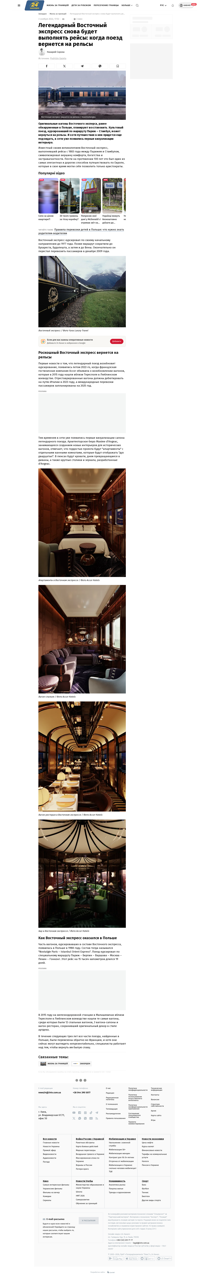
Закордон (42, 14)
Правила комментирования (136, 1123)
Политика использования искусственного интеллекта (135, 1097)
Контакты (155, 1095)
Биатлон (146, 1196)
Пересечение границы (106, 5)
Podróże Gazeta (58, 58)
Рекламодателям (113, 1114)
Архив (153, 1111)
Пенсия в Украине (150, 1165)
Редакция (110, 1093)
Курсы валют (148, 1146)
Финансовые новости (152, 1150)
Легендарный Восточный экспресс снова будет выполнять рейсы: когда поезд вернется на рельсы (97, 14)
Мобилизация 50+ (117, 1149)
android (115, 1258)
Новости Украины (51, 1146)
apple (131, 1258)
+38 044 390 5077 (81, 1092)
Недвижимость (117, 1181)
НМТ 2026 (80, 1196)
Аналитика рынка (117, 1185)
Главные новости (51, 1142)
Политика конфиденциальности (137, 1089)
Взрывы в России (84, 1165)
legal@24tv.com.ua (141, 1243)
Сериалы (47, 1200)
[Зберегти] (118, 66)
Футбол (145, 1188)
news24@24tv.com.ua (49, 1092)
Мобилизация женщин (119, 1153)
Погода (46, 1162)
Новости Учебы (84, 1181)
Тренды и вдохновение (120, 1192)
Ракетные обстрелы (85, 1142)
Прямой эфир (49, 1150)
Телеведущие (112, 1109)
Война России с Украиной (90, 1139)
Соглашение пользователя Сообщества (134, 1115)
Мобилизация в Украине (122, 1139)
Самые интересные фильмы (56, 1185)
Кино (45, 1181)
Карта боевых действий (87, 1146)
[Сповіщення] (173, 5)
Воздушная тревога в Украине (90, 1154)
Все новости (50, 1139)
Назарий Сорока (55, 52)
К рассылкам (88, 1221)
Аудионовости (49, 1158)
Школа (79, 1192)
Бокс (144, 1185)
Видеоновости (49, 1154)
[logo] (34, 5)
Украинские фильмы (52, 1188)
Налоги (145, 1161)
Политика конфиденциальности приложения (137, 1107)
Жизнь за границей (58, 5)
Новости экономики (153, 1139)
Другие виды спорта (151, 1200)
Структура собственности (157, 1105)
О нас (108, 1088)
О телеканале (112, 1104)
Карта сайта (156, 1115)
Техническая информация (156, 1089)
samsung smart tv (164, 1258)
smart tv (147, 1258)
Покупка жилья (116, 1188)
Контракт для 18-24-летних (121, 1157)
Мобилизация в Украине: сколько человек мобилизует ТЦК (122, 1168)
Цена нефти (147, 1142)
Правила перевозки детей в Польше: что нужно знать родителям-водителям (81, 231)
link (74, 1112)
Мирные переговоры (86, 1150)
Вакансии (155, 1100)
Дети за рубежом (81, 5)
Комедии (47, 1196)
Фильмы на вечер (51, 1192)
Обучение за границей (86, 1203)
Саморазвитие (82, 1199)
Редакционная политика (112, 1099)
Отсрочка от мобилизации (121, 1161)
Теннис (145, 1192)
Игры (153, 1120)
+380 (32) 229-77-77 (124, 1240)
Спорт (145, 1181)
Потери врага (82, 1169)
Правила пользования (115, 1118)
